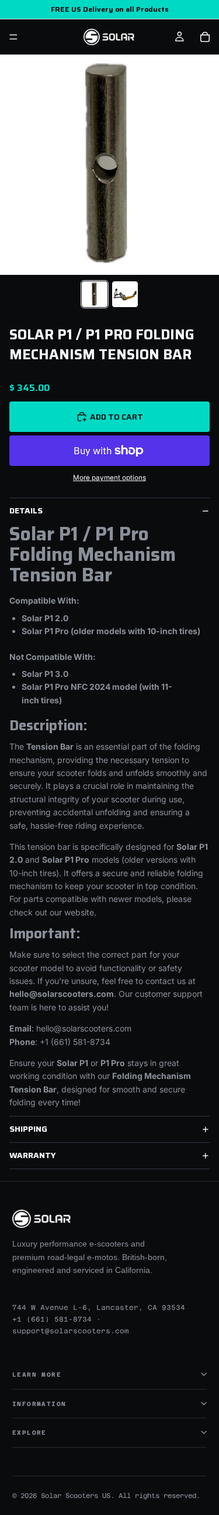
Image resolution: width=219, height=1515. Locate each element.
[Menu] (13, 36)
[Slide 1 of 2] (94, 294)
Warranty (32, 1155)
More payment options (109, 478)
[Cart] (205, 37)
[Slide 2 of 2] (125, 294)
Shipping (28, 1128)
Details (26, 510)
